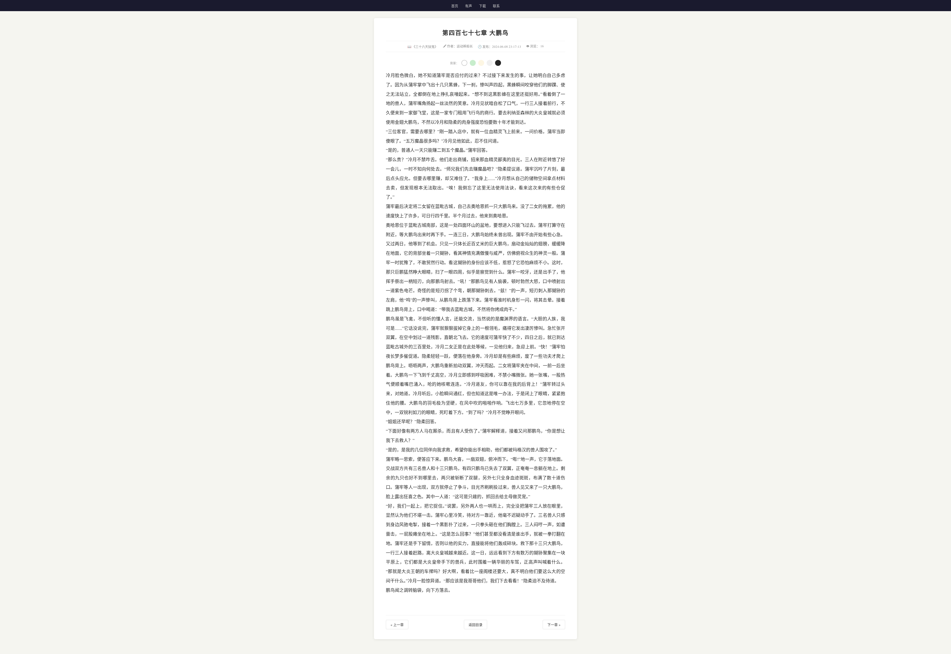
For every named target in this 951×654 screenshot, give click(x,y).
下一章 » (553, 624)
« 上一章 (397, 624)
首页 (454, 5)
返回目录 (475, 624)
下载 (482, 5)
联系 (496, 5)
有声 (468, 5)
